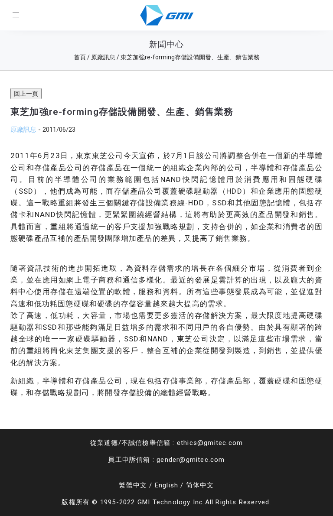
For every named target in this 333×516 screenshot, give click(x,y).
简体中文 (200, 485)
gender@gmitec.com (191, 460)
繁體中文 (133, 485)
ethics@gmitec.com (210, 443)
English (166, 485)
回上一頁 (26, 93)
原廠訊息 (23, 129)
